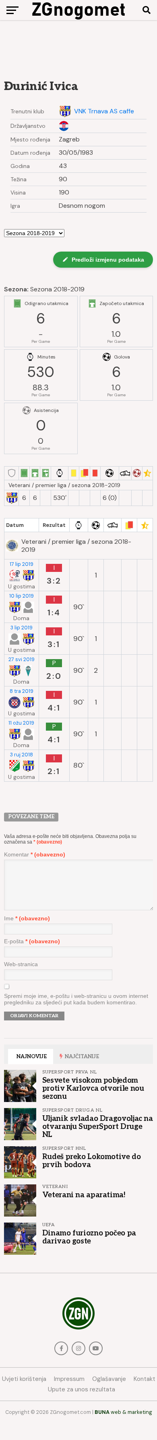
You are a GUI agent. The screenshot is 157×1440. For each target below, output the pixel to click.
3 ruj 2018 (21, 755)
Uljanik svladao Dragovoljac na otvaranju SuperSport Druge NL (97, 1126)
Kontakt (144, 1379)
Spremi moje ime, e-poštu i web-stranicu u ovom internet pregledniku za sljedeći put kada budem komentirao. (76, 999)
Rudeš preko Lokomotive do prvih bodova (91, 1160)
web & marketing (123, 1412)
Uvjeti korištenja (24, 1379)
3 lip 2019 (21, 628)
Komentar (34, 854)
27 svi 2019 (21, 659)
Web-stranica (21, 964)
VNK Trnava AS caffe (104, 111)
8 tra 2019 (21, 691)
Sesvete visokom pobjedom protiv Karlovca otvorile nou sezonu (93, 1088)
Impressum (69, 1379)
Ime (27, 918)
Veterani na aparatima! (84, 1194)
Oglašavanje (109, 1379)
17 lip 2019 (21, 564)
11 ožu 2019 (21, 723)
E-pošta (32, 941)
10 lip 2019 (21, 596)
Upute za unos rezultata (81, 1389)
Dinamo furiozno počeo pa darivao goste (89, 1237)
